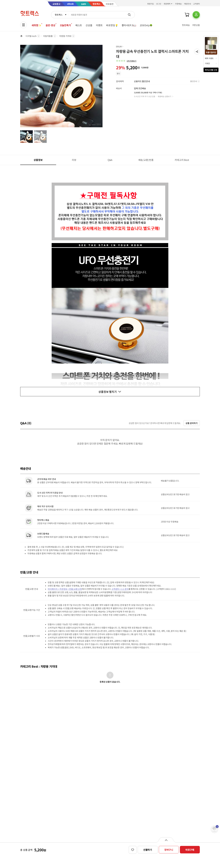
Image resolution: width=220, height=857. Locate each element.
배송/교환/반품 (146, 160)
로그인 (158, 3)
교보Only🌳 (146, 25)
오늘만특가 (65, 25)
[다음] (103, 87)
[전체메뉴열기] (23, 25)
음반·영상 (50, 25)
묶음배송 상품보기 (164, 96)
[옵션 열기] (166, 840)
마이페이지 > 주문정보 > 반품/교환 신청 (65, 588)
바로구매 (189, 849)
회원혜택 (167, 3)
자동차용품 (48, 35)
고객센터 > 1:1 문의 (119, 588)
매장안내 (187, 3)
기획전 (207, 63)
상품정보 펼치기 (107, 392)
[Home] (21, 36)
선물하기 (147, 849)
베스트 (78, 25)
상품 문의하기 (192, 423)
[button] (197, 51)
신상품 (89, 25)
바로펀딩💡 (112, 25)
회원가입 (150, 3)
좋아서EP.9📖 (129, 25)
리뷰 (74, 160)
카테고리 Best (182, 160)
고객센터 (196, 3)
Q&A (110, 160)
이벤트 (99, 25)
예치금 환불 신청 (211, 70)
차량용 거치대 (65, 35)
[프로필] (196, 14)
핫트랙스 (58, 14)
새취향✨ (36, 25)
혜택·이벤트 (209, 58)
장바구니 (168, 849)
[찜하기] (132, 850)
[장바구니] (187, 14)
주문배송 (178, 3)
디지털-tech (31, 35)
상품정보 (38, 160)
